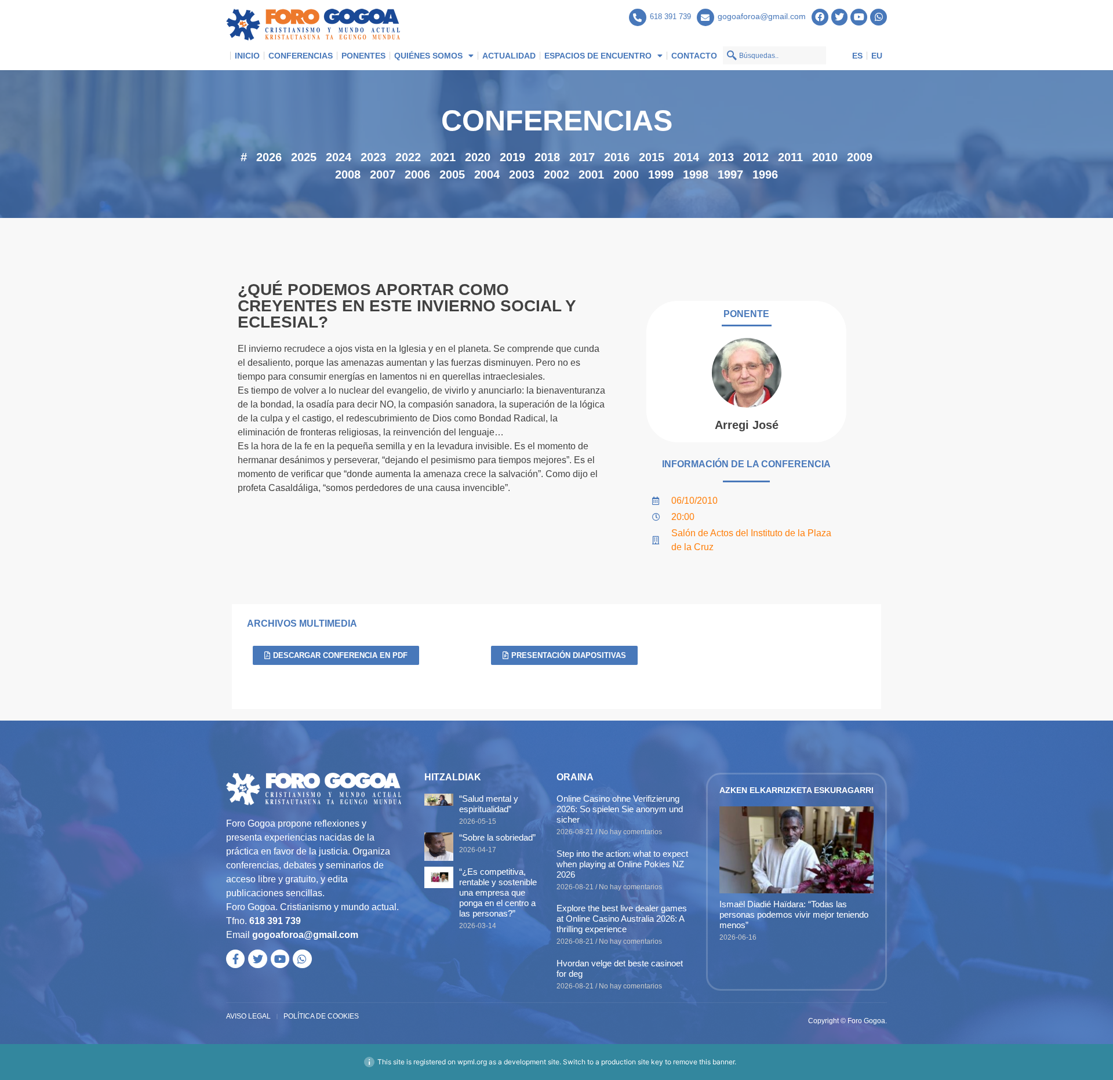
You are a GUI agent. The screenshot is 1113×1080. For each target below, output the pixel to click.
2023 (373, 157)
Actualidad (509, 55)
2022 (408, 157)
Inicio (247, 55)
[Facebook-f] (235, 959)
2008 (348, 174)
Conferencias (300, 55)
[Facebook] (820, 17)
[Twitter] (839, 17)
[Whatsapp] (878, 17)
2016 (617, 157)
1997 (730, 174)
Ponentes (363, 55)
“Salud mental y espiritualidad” (488, 804)
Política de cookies (321, 1016)
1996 (765, 174)
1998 (695, 174)
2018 (547, 157)
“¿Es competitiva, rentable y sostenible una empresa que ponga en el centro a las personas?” (498, 892)
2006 (417, 174)
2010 (825, 157)
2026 (269, 157)
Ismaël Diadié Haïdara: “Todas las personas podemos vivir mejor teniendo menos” (793, 914)
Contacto (694, 55)
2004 (487, 174)
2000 (626, 174)
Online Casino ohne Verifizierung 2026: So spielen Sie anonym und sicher (619, 809)
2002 (556, 174)
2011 (790, 157)
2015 (651, 157)
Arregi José (747, 425)
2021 (443, 157)
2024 (338, 157)
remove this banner (703, 1061)
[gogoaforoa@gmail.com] (705, 17)
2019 (512, 157)
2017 (582, 157)
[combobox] (774, 55)
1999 (661, 174)
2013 (721, 157)
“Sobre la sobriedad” (497, 837)
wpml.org (472, 1061)
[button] (564, 655)
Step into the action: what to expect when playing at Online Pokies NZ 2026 (622, 864)
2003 (521, 174)
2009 (859, 157)
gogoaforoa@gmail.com (762, 16)
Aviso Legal (248, 1016)
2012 (756, 157)
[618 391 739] (637, 17)
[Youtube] (858, 17)
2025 (304, 157)
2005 (452, 174)
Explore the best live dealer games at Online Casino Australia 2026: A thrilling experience (621, 918)
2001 (591, 174)
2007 (382, 174)
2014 (686, 157)
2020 (477, 157)
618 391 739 (670, 16)
